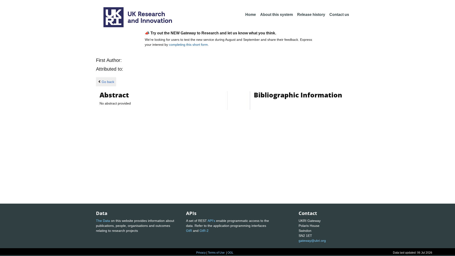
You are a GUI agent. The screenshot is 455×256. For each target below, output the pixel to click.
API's (211, 221)
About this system (276, 15)
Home (250, 15)
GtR (189, 231)
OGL (230, 252)
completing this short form (188, 44)
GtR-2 (204, 231)
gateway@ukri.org (312, 240)
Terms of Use (216, 252)
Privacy (201, 252)
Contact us (339, 15)
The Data (103, 221)
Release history (311, 15)
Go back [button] (108, 82)
